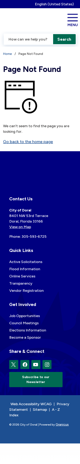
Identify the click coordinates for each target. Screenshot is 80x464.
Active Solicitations (25, 262)
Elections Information (27, 330)
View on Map (20, 227)
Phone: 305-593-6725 (28, 236)
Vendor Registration (26, 290)
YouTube (35, 364)
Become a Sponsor (25, 337)
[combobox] (56, 4)
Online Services (22, 276)
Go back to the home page (28, 141)
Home (7, 54)
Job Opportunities (24, 316)
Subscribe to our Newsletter (35, 379)
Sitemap (40, 409)
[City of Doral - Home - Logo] (17, 19)
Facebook (24, 364)
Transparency (20, 283)
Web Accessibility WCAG (31, 404)
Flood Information (24, 269)
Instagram (46, 364)
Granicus (62, 424)
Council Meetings (24, 323)
